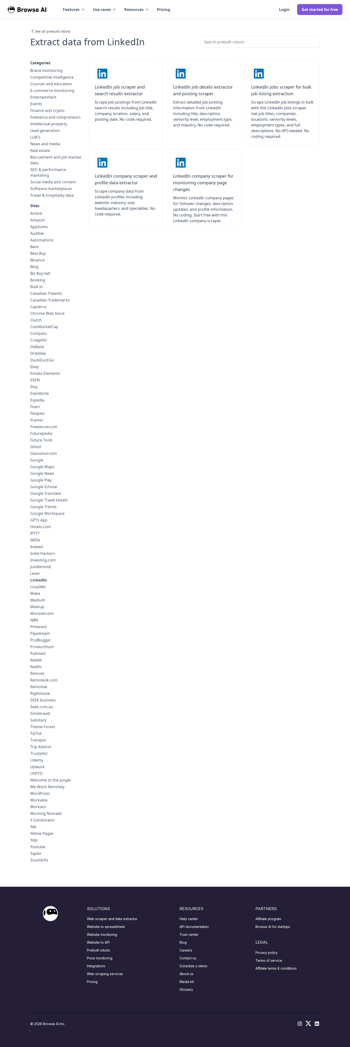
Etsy (34, 386)
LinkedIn (38, 580)
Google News (42, 473)
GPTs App (38, 520)
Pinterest (38, 626)
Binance (37, 260)
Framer (36, 420)
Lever (35, 573)
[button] (74, 9)
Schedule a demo (193, 966)
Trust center (189, 934)
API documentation (194, 927)
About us (186, 974)
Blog (183, 942)
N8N (34, 620)
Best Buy (38, 253)
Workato (38, 806)
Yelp (34, 840)
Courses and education (51, 83)
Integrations (96, 966)
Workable (39, 800)
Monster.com (42, 613)
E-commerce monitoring (52, 90)
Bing (34, 266)
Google (36, 460)
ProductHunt (42, 646)
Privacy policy (266, 953)
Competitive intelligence (52, 77)
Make (35, 593)
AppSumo (39, 226)
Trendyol (38, 740)
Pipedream (40, 633)
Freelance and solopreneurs (55, 117)
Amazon (37, 220)
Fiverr (35, 406)
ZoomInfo (39, 860)
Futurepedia (41, 433)
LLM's (35, 137)
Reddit (36, 660)
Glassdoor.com (43, 453)
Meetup (37, 606)
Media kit (187, 982)
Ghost (35, 446)
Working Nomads (46, 813)
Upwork (37, 766)
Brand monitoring (46, 70)
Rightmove (40, 693)
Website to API (98, 942)
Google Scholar (44, 486)
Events (36, 103)
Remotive (38, 686)
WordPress (40, 793)
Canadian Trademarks (50, 300)
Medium (37, 600)
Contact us (188, 958)
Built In (36, 286)
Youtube (37, 846)
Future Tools (41, 440)
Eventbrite (39, 393)
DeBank (37, 346)
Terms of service (268, 960)
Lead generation (45, 130)
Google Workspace (47, 513)
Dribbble (38, 353)
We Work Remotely (47, 786)
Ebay (34, 366)
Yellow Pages (42, 833)
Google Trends (43, 506)
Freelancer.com (43, 426)
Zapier (36, 853)
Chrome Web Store (47, 313)
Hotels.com (40, 526)
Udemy (36, 760)
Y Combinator (42, 820)
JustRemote (40, 566)
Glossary (186, 989)
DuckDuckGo (42, 360)
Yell (33, 826)
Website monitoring (102, 934)
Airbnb (36, 213)
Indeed (36, 546)
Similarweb (40, 713)
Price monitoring (99, 958)
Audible (37, 233)
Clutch (36, 320)
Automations (42, 240)
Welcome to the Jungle (50, 780)
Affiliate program (268, 919)
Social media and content (53, 182)
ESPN (35, 380)
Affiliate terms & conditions (276, 968)
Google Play (41, 480)
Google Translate (45, 493)
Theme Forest (42, 726)
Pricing (163, 9)
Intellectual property (48, 123)
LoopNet (38, 586)
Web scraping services (105, 974)
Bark (34, 246)
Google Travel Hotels (49, 500)
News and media (45, 143)
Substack (38, 720)
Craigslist (38, 340)
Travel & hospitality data (52, 195)
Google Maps (42, 466)
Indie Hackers (42, 553)
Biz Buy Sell (40, 273)
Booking (37, 280)
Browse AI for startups (272, 927)
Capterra (38, 306)
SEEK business (43, 700)
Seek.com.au (41, 706)
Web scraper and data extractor (112, 919)
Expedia (37, 400)
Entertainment (43, 97)
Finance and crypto (47, 110)
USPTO (36, 773)
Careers (186, 950)
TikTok (36, 733)
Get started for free (320, 9)
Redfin (36, 666)
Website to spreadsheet (106, 927)
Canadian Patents (46, 293)
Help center (189, 919)
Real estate (40, 150)
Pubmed (37, 653)
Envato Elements (45, 373)
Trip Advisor (41, 746)
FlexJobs (37, 413)
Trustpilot (39, 753)
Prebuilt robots (98, 950)
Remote (37, 673)
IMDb (35, 540)
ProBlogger (40, 640)
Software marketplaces (51, 188)
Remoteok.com (44, 680)
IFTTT (35, 533)
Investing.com (43, 560)
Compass (38, 333)
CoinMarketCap (44, 326)
